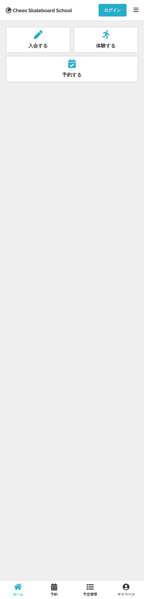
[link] (18, 590)
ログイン (112, 10)
